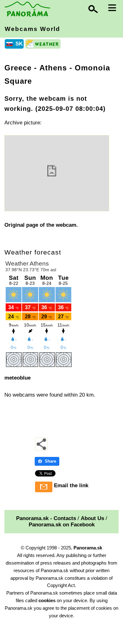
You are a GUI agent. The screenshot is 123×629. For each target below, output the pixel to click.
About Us (92, 518)
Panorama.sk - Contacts (46, 518)
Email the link (71, 485)
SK (19, 44)
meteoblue (17, 378)
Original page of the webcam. (41, 225)
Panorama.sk (87, 547)
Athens (53, 67)
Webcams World (32, 29)
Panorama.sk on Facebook (62, 525)
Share (50, 461)
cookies (47, 600)
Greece (18, 67)
